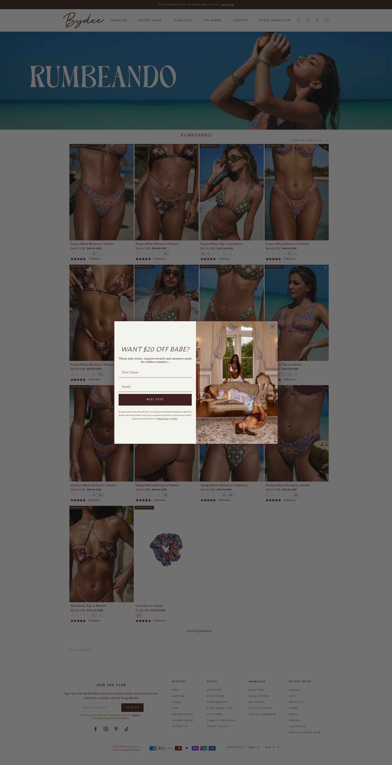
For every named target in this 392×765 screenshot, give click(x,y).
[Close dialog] (272, 326)
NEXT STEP (155, 399)
